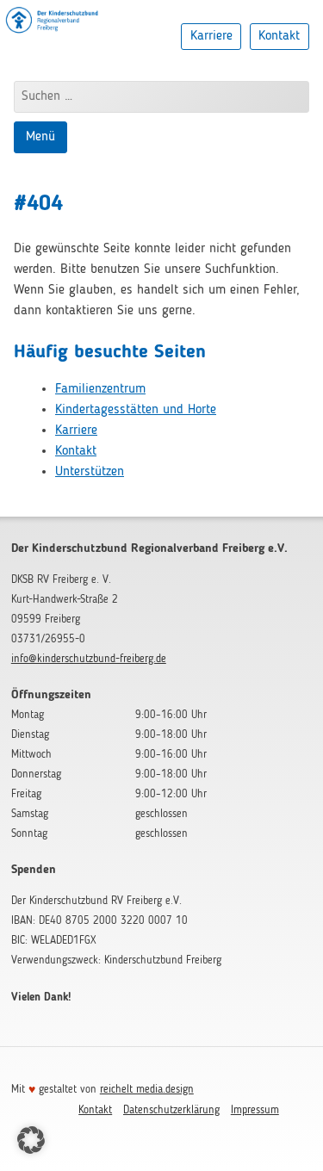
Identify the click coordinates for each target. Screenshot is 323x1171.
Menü (40, 137)
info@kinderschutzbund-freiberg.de (88, 659)
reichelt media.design (147, 1089)
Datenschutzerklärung (171, 1110)
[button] (31, 1140)
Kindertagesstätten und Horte (135, 410)
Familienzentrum (100, 389)
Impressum (255, 1110)
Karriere (211, 36)
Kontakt (279, 36)
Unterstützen (89, 472)
